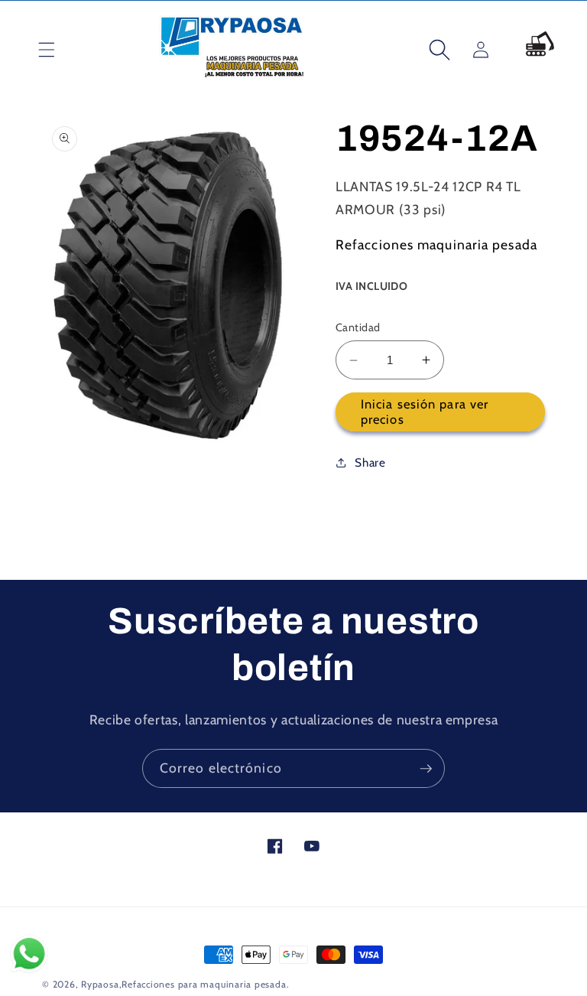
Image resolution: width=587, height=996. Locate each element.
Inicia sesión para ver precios (424, 411)
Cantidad (358, 327)
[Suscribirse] (425, 769)
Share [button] (370, 462)
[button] (35, 49)
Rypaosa (99, 984)
